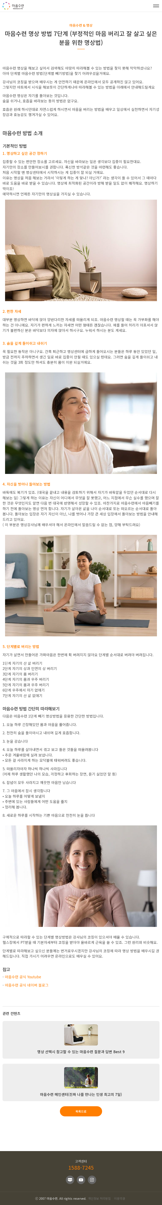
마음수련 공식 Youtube (23, 976)
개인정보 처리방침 (99, 1198)
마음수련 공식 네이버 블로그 (27, 985)
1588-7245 (81, 1167)
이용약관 (119, 1198)
